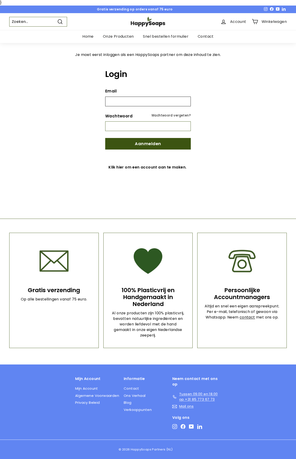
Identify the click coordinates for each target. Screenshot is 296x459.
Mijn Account (86, 388)
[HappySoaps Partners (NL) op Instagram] (174, 426)
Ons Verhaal (134, 395)
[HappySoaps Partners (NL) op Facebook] (183, 426)
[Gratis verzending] (54, 261)
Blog (128, 402)
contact (247, 317)
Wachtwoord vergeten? (171, 115)
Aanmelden (148, 144)
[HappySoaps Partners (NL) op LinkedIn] (199, 426)
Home (88, 36)
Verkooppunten (138, 409)
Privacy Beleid (87, 402)
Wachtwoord (119, 116)
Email (111, 91)
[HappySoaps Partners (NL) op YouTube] (191, 426)
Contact (206, 36)
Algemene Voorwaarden (97, 395)
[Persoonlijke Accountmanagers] (242, 261)
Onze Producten (118, 36)
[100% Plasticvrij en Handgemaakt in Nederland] (148, 261)
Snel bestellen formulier (165, 36)
